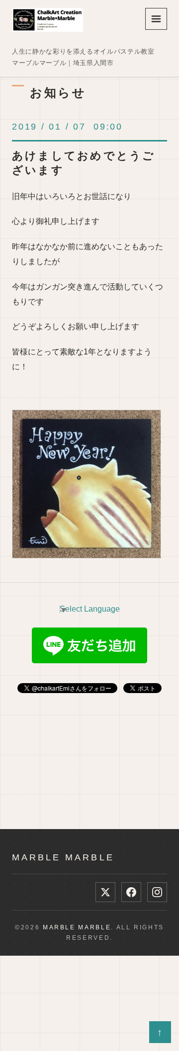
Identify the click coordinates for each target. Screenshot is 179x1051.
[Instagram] (157, 892)
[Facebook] (131, 892)
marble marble (63, 857)
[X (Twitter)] (105, 892)
